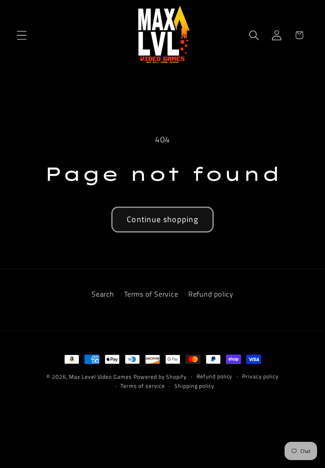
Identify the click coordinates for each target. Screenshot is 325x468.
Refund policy (210, 293)
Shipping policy (194, 386)
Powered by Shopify (160, 376)
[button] (21, 35)
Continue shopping (162, 219)
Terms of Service (151, 293)
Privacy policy (260, 376)
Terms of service (142, 386)
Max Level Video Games (100, 376)
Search (103, 293)
